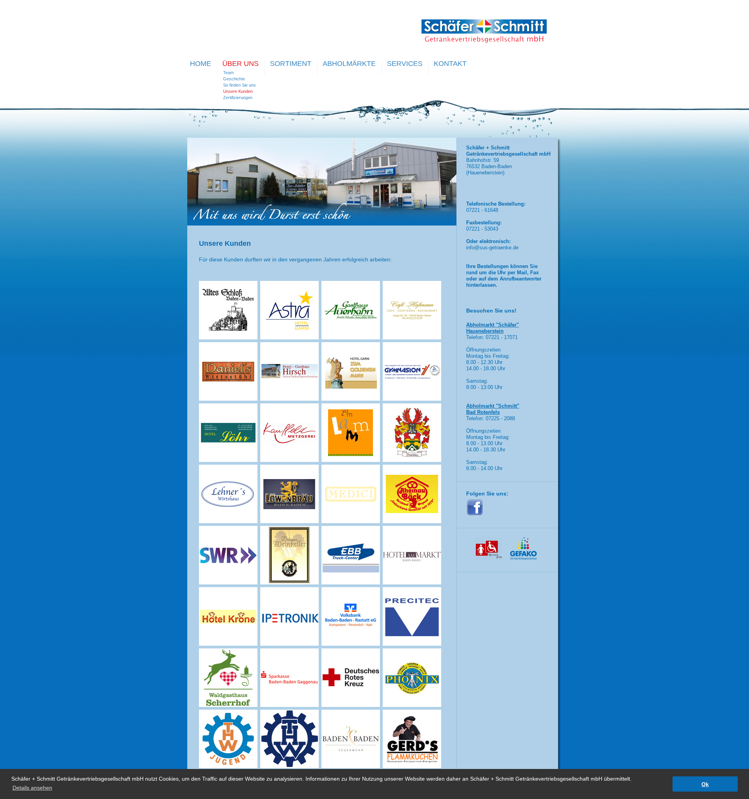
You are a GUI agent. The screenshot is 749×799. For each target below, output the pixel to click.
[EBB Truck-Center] (350, 582)
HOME (200, 63)
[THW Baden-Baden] (289, 766)
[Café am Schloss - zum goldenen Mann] (350, 399)
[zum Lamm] (350, 460)
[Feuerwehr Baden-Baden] (350, 766)
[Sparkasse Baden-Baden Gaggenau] (289, 705)
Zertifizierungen (237, 97)
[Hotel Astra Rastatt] (289, 337)
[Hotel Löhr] (228, 460)
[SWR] (228, 582)
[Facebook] (475, 514)
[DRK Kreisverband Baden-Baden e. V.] (350, 705)
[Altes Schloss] (228, 337)
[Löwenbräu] (289, 521)
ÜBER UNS (240, 63)
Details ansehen (32, 788)
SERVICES (404, 63)
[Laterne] (412, 460)
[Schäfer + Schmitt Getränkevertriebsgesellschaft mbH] (484, 41)
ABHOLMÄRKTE (349, 63)
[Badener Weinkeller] (289, 582)
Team (228, 72)
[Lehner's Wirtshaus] (228, 521)
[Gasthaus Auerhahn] (350, 337)
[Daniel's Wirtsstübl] (228, 399)
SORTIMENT (290, 63)
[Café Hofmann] (412, 337)
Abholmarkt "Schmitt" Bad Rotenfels (492, 409)
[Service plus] (488, 558)
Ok (705, 784)
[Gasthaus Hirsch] (289, 399)
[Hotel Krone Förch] (228, 644)
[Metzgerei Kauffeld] (289, 460)
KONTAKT (450, 63)
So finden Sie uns (239, 85)
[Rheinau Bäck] (412, 521)
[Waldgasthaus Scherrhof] (228, 705)
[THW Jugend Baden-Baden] (228, 766)
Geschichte (234, 78)
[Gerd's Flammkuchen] (412, 766)
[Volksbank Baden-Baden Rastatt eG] (350, 644)
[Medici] (350, 521)
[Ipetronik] (289, 644)
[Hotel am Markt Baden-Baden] (412, 582)
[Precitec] (412, 644)
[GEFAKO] (523, 558)
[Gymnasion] (412, 399)
